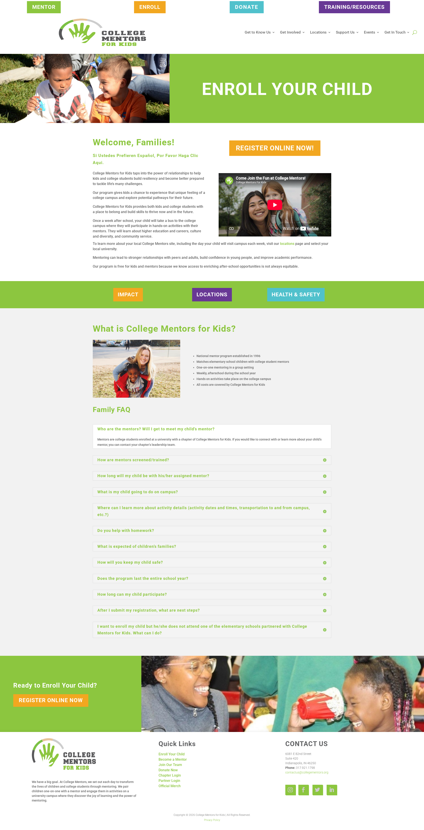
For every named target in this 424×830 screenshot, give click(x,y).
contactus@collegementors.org (306, 772)
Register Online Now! (275, 148)
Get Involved (290, 32)
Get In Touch (394, 32)
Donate (246, 7)
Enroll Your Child (172, 754)
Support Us (345, 32)
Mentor (43, 7)
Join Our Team (170, 765)
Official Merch (170, 786)
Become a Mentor (173, 759)
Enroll (149, 7)
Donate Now (168, 770)
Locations (318, 32)
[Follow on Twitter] (317, 790)
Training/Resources (354, 7)
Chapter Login (170, 775)
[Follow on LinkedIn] (332, 790)
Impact (128, 294)
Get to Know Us (258, 32)
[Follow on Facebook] (303, 790)
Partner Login (169, 781)
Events (369, 32)
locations (287, 244)
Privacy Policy (212, 820)
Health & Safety (296, 294)
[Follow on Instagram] (290, 790)
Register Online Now (51, 700)
